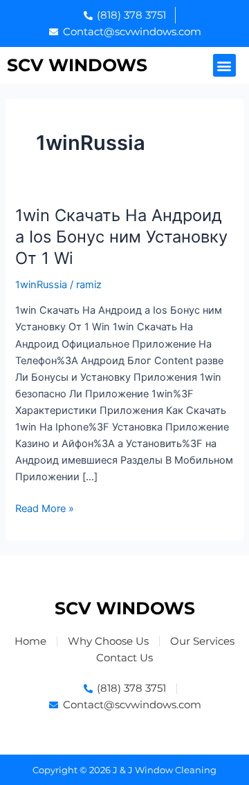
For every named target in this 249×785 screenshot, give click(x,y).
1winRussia (41, 284)
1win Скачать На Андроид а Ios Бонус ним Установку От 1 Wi (121, 236)
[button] (224, 65)
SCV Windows (77, 65)
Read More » (44, 507)
